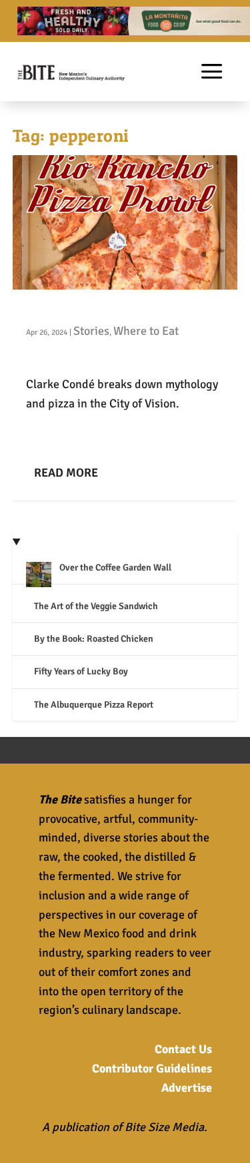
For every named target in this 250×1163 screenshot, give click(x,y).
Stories (91, 331)
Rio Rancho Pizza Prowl (92, 310)
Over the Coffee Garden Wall (115, 567)
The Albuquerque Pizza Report (93, 704)
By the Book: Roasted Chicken (93, 638)
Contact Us (183, 1049)
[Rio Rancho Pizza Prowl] (125, 222)
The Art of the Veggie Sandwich (96, 606)
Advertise (186, 1087)
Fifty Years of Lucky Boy (81, 671)
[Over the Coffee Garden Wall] (38, 576)
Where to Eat (146, 331)
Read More (66, 472)
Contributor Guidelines (152, 1068)
